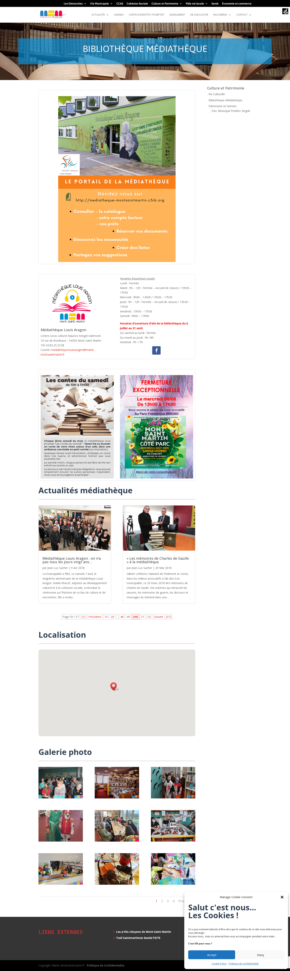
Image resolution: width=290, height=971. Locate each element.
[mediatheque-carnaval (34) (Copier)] (60, 840)
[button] (282, 897)
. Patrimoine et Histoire (222, 106)
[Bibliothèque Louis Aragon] (117, 797)
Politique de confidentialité (244, 963)
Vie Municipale (99, 3)
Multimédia (220, 14)
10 (106, 617)
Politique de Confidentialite (105, 965)
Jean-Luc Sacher (57, 568)
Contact (242, 14)
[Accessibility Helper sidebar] (285, 11)
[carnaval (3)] (173, 840)
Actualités (98, 14)
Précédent (94, 617)
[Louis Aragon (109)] (173, 884)
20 (112, 617)
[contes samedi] (117, 840)
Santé (215, 3)
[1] (83, 617)
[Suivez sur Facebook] (156, 350)
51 (142, 617)
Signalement (177, 14)
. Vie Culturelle (216, 94)
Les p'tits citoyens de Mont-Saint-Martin (143, 932)
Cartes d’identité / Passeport (146, 14)
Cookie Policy (219, 963)
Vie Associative (199, 14)
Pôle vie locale (195, 3)
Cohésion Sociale (137, 3)
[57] (168, 617)
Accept (211, 955)
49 (128, 617)
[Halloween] (173, 797)
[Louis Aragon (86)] (60, 884)
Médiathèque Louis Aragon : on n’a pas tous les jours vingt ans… (71, 560)
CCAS (119, 3)
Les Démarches (73, 3)
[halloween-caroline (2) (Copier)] (117, 884)
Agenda (119, 14)
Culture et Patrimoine (165, 3)
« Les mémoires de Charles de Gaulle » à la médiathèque (158, 560)
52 (149, 617)
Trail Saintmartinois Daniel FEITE (138, 938)
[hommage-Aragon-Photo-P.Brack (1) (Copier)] (60, 797)
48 (121, 617)
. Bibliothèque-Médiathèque (224, 100)
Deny (260, 955)
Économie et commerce (237, 3)
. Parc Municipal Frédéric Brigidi (230, 111)
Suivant (158, 617)
